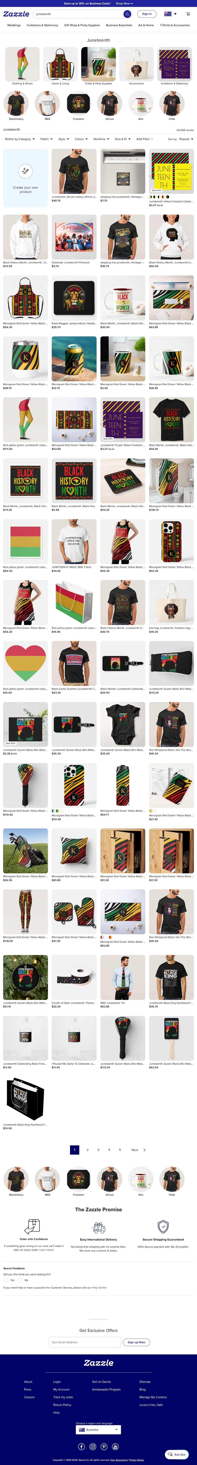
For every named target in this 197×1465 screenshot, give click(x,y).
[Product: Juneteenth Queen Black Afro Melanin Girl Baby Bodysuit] (122, 724)
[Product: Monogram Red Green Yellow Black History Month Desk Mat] (171, 298)
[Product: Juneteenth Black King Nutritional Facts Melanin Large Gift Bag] (25, 1099)
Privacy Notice (136, 1460)
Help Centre (99, 1287)
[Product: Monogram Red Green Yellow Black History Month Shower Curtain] (171, 480)
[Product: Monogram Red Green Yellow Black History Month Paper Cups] (122, 358)
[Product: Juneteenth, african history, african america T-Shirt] (74, 171)
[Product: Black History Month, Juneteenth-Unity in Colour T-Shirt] (122, 602)
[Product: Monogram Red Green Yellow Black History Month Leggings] (25, 911)
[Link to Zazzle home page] (17, 14)
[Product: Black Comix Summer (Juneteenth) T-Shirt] (74, 663)
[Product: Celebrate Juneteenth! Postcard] (74, 237)
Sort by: (172, 139)
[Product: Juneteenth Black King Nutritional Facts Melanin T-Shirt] (171, 977)
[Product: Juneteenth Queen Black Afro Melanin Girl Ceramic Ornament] (25, 977)
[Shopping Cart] (188, 14)
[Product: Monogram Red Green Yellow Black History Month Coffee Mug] (171, 358)
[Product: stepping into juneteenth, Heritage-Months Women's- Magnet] (122, 171)
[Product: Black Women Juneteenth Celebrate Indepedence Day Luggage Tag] (122, 663)
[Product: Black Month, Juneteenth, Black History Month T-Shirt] (171, 419)
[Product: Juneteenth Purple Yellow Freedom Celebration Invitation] (122, 419)
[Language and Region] (171, 13)
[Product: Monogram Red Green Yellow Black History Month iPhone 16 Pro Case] (171, 541)
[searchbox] (83, 14)
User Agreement (119, 1460)
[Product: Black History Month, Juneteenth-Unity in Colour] (171, 237)
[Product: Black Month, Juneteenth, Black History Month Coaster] (122, 480)
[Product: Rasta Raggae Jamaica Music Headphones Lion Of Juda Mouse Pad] (74, 298)
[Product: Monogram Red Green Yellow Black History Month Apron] (25, 298)
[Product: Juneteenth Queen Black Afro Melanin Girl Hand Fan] (171, 1038)
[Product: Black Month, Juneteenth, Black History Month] (74, 480)
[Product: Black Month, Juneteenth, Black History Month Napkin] (25, 480)
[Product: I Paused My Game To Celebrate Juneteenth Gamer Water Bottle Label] (74, 1038)
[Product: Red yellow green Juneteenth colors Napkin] (25, 541)
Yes (12, 1280)
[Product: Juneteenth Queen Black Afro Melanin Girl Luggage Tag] (74, 724)
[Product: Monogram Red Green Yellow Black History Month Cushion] (74, 850)
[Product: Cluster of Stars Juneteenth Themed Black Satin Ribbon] (74, 977)
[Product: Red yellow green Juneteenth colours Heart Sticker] (25, 663)
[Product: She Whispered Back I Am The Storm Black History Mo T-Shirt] (171, 724)
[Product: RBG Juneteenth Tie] (122, 977)
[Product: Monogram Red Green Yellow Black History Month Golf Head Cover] (25, 785)
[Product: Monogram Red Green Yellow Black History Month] (25, 358)
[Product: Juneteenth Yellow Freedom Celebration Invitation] (171, 171)
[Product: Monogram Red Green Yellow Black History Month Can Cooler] (74, 358)
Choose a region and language (94, 1423)
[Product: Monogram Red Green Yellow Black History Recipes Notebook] (171, 785)
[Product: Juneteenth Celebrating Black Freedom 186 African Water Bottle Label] (25, 1038)
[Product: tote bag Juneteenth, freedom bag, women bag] (171, 602)
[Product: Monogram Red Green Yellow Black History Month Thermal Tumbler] (122, 785)
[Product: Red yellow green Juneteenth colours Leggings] (25, 419)
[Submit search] (127, 14)
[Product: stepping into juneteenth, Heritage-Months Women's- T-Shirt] (122, 237)
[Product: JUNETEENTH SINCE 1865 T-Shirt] (74, 541)
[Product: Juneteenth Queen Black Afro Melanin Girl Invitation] (25, 724)
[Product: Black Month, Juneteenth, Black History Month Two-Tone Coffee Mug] (122, 298)
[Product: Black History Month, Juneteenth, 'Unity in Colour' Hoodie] (25, 237)
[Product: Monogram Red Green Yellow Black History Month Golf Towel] (25, 850)
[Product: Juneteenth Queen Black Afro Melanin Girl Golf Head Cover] (171, 663)
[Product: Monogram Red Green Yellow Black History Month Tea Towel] (122, 850)
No (26, 1280)
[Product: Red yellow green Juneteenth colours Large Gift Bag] (74, 602)
